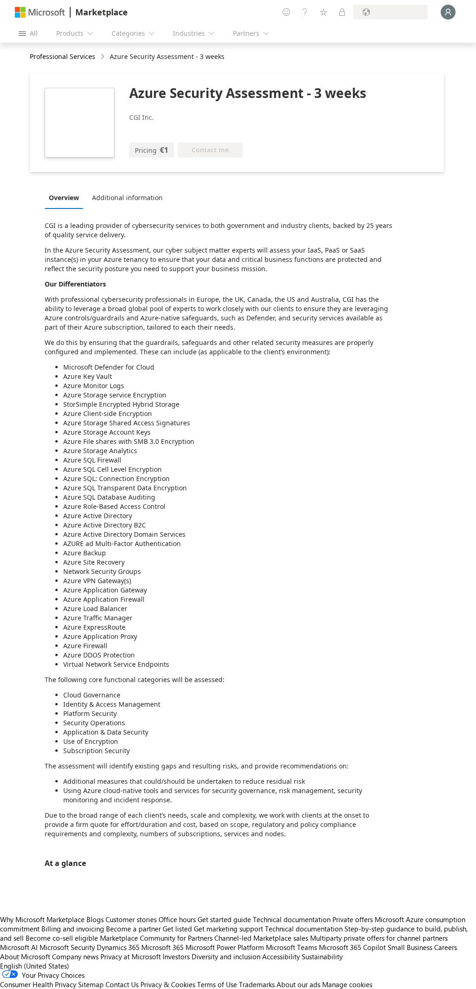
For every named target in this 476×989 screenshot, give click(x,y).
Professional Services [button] (62, 56)
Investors (176, 956)
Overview (64, 197)
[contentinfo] (103, 56)
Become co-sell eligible (62, 938)
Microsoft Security (67, 947)
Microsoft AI (19, 947)
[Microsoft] (40, 12)
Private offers (352, 919)
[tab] (66, 197)
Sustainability (322, 956)
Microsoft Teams (291, 947)
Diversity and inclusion (226, 956)
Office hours (177, 919)
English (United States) (34, 965)
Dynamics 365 (118, 947)
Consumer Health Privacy (38, 984)
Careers (445, 947)
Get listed (177, 928)
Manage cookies (347, 984)
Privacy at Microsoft (130, 956)
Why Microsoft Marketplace (42, 919)
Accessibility (281, 956)
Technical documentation (292, 919)
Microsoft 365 (162, 947)
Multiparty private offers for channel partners (379, 938)
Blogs (95, 919)
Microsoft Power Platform (224, 947)
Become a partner (133, 928)
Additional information (127, 197)
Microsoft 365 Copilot (352, 947)
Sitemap (91, 984)
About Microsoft (25, 956)
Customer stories (131, 919)
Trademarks (257, 984)
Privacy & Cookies (167, 984)
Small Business (410, 947)
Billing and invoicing (72, 928)
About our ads (298, 984)
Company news (75, 956)
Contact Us (122, 984)
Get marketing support (228, 928)
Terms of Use (217, 984)
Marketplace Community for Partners (156, 938)
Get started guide (224, 919)
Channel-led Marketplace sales (261, 938)
